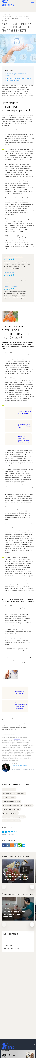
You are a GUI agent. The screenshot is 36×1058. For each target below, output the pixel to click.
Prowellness (17, 739)
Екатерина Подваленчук (20, 766)
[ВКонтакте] (8, 939)
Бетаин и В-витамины (10, 286)
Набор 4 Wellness (9, 273)
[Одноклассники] (12, 939)
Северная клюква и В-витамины (13, 257)
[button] (4, 887)
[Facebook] (4, 939)
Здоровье (6, 871)
